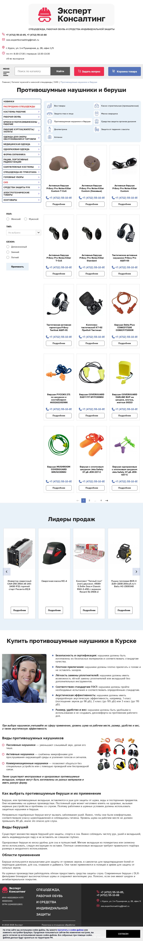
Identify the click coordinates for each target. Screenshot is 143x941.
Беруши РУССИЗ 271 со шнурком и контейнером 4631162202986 (58, 398)
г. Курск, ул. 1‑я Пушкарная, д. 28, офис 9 (121, 901)
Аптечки (58, 137)
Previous (6, 571)
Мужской (33, 219)
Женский (16, 219)
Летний (15, 257)
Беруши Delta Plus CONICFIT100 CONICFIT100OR (124, 327)
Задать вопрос (91, 71)
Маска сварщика (109, 113)
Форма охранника (14, 154)
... (95, 500)
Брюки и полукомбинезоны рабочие (20, 123)
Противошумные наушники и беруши (72, 121)
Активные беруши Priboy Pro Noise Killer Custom (124, 188)
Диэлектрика (60, 129)
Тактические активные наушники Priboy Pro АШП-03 (124, 258)
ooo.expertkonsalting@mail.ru (22, 39)
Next (136, 571)
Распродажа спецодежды (19, 106)
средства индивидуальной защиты (52, 908)
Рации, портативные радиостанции (15, 160)
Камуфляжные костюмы (18, 167)
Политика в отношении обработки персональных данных (58, 926)
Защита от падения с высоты (115, 129)
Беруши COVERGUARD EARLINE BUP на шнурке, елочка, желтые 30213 (124, 398)
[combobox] (23, 232)
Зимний (15, 252)
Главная (6, 82)
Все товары (59, 106)
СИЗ (56, 82)
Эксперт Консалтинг (17, 889)
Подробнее (59, 204)
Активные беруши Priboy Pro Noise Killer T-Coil (59, 258)
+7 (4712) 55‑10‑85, (16, 34)
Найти (60, 71)
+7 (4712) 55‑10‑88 (37, 34)
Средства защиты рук (16, 187)
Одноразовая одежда (16, 149)
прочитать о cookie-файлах (71, 930)
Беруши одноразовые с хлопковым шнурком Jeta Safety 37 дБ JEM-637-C (124, 470)
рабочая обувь (49, 896)
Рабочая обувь (12, 116)
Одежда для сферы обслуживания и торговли (19, 137)
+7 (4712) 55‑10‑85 (60, 197)
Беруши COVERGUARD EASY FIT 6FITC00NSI (91, 395)
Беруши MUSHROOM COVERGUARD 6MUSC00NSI (58, 469)
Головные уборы (13, 177)
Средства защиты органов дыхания (118, 121)
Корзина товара (126, 71)
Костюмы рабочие (14, 111)
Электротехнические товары (16, 193)
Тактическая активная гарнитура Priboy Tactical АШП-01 (59, 327)
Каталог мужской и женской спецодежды (32, 82)
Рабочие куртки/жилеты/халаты (18, 130)
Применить (17, 266)
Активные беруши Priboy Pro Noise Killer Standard (91, 258)
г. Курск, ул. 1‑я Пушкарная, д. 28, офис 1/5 (30, 48)
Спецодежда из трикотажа (19, 172)
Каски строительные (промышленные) (120, 106)
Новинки (8, 101)
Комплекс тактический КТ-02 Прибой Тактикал (91, 327)
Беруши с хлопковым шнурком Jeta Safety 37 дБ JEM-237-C (92, 469)
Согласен (123, 933)
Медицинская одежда (16, 144)
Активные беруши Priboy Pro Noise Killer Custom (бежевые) (91, 188)
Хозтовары (10, 200)
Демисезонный (19, 246)
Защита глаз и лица (63, 113)
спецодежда (47, 890)
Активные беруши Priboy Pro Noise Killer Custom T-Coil (59, 188)
